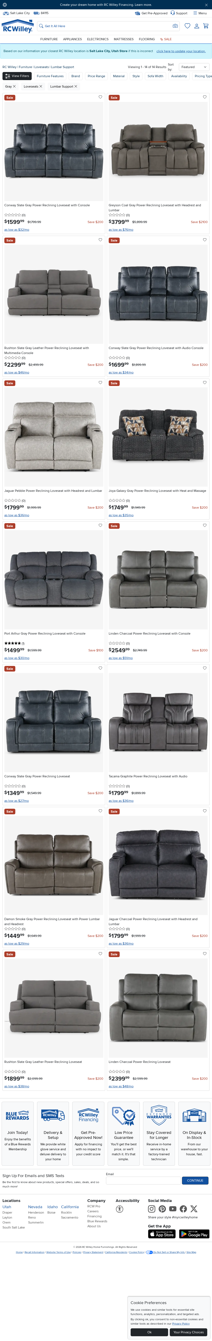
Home (19, 1252)
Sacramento (69, 1217)
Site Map (191, 1252)
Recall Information (35, 1252)
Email (110, 1174)
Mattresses (124, 39)
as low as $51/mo (121, 658)
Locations (11, 1200)
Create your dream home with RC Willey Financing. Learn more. (106, 5)
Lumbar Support (62, 67)
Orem (6, 1222)
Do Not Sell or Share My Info (169, 1252)
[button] (26, 5)
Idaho (52, 1206)
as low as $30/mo (16, 658)
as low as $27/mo (16, 801)
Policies (77, 1252)
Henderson (36, 1212)
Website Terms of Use (58, 1252)
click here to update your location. (181, 51)
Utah (6, 1206)
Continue (195, 1181)
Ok (149, 1332)
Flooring (147, 39)
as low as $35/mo (121, 515)
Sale (167, 39)
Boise (51, 1212)
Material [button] (119, 76)
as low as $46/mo (16, 372)
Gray (9, 86)
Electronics (97, 39)
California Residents (116, 1252)
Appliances (72, 39)
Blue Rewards (97, 1221)
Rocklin (66, 1212)
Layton (7, 1217)
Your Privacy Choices (188, 1332)
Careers (93, 1211)
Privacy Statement (93, 1252)
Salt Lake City (20, 12)
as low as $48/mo (121, 1086)
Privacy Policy (181, 1323)
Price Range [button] (96, 76)
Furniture (49, 39)
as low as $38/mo (16, 1086)
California (70, 1206)
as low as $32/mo (16, 230)
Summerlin (36, 1222)
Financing (94, 1216)
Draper (7, 1212)
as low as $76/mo (121, 230)
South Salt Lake (13, 1227)
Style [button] (136, 76)
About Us (94, 1226)
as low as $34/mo (121, 372)
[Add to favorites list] (100, 97)
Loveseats (42, 67)
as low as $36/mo (16, 515)
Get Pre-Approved (154, 13)
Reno (32, 1217)
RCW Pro (93, 1206)
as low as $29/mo (16, 944)
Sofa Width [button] (155, 76)
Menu (203, 13)
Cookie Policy (136, 1252)
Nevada (35, 1206)
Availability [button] (179, 76)
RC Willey (9, 67)
